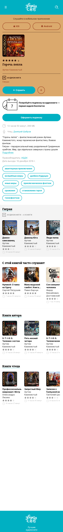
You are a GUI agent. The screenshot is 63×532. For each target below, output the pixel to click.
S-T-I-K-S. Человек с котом (11, 339)
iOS (17, 26)
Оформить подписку (31, 117)
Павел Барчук (31, 290)
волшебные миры (14, 176)
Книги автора (12, 315)
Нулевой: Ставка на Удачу (10, 286)
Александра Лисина (8, 396)
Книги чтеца (11, 366)
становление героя (32, 190)
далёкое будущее (39, 176)
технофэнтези (12, 198)
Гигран (5, 81)
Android (48, 26)
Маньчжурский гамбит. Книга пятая (32, 286)
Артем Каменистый (8, 244)
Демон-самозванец (8, 239)
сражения (10, 190)
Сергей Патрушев (11, 290)
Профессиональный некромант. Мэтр (11, 390)
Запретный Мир (32, 389)
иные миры (10, 183)
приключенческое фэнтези (37, 183)
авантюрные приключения (18, 168)
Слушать (20, 90)
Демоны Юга (31, 237)
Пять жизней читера (31, 339)
